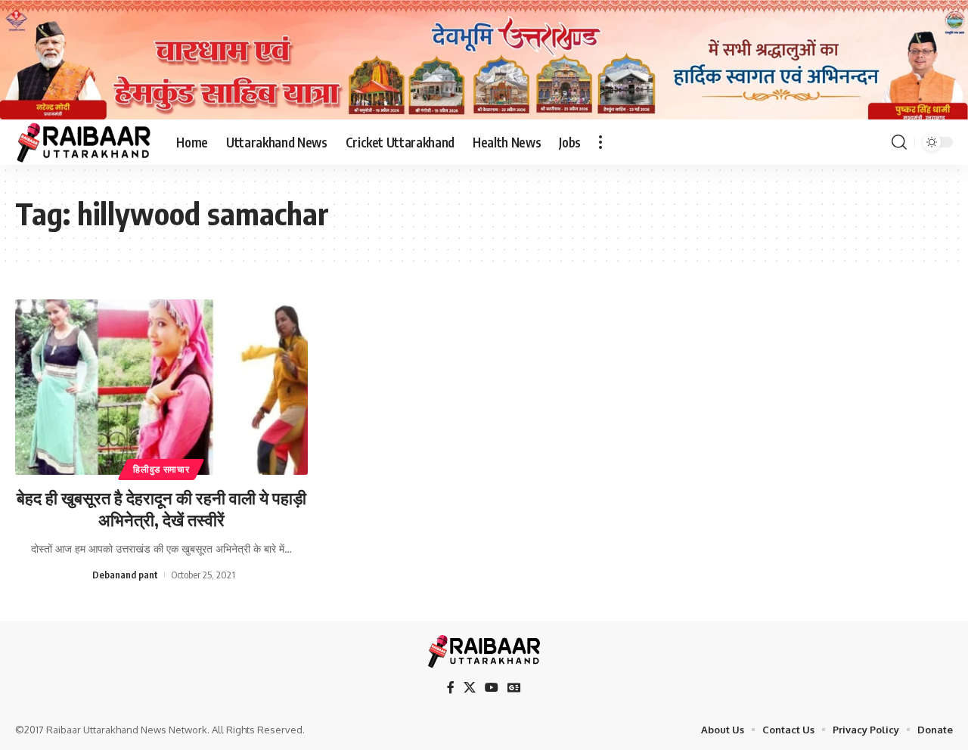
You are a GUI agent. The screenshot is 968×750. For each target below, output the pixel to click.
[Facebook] (450, 687)
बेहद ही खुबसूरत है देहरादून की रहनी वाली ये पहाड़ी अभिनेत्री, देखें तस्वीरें (161, 508)
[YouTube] (491, 687)
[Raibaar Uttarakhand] (83, 142)
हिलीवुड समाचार (161, 469)
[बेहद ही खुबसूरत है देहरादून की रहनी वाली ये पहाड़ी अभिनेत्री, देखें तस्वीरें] (161, 387)
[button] (600, 142)
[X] (469, 687)
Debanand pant (125, 575)
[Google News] (514, 687)
